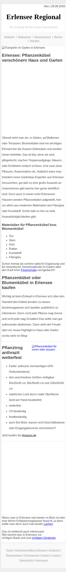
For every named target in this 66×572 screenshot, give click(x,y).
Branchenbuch (43, 36)
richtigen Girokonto (44, 537)
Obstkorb (9, 36)
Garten (45, 555)
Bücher (58, 36)
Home (9, 550)
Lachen (48, 523)
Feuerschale (29, 270)
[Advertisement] (33, 99)
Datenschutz (26, 560)
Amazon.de (29, 435)
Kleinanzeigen (14, 555)
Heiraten (34, 40)
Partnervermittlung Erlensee (30, 550)
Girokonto (53, 550)
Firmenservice (32, 555)
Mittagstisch (24, 36)
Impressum (41, 560)
